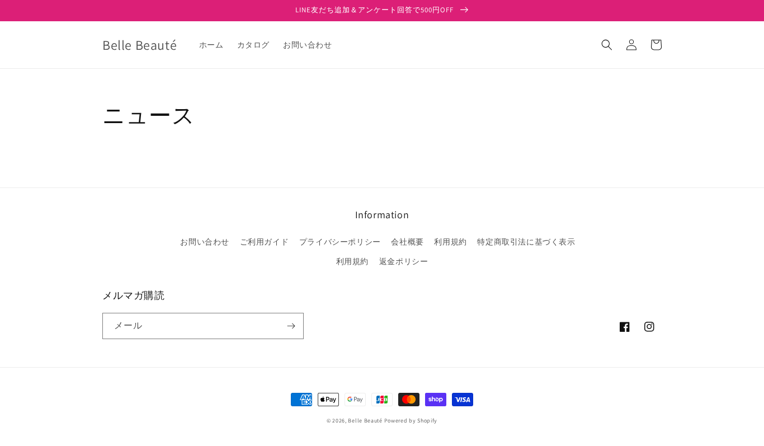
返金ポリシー (403, 261)
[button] (607, 44)
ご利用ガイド (264, 242)
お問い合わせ (204, 242)
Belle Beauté (365, 420)
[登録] (291, 326)
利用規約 (450, 242)
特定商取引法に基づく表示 (526, 242)
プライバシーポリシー (340, 242)
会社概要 (407, 242)
